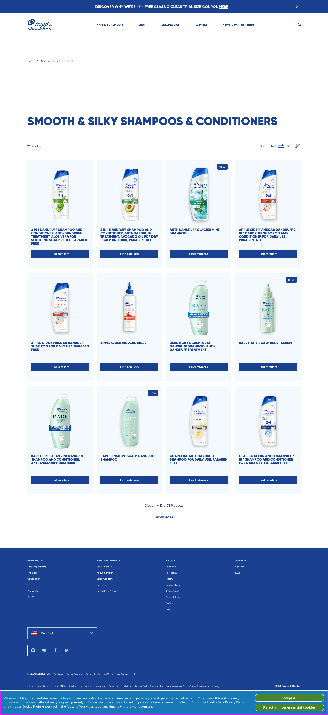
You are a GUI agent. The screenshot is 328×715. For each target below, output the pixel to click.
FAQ (237, 572)
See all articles (104, 566)
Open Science (173, 597)
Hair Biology (122, 674)
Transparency (173, 591)
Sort (290, 146)
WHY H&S (201, 25)
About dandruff (105, 572)
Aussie (97, 674)
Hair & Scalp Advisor (107, 591)
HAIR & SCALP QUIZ (110, 24)
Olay (88, 674)
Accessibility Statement (93, 686)
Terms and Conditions (120, 686)
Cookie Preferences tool (39, 706)
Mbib (133, 674)
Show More (164, 517)
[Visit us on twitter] (66, 650)
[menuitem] (110, 24)
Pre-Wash (32, 591)
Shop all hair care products (57, 60)
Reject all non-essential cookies (289, 707)
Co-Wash (32, 597)
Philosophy (171, 572)
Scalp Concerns (105, 579)
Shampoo (32, 572)
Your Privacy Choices (48, 686)
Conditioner (33, 579)
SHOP (142, 25)
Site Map (73, 686)
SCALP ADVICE (170, 25)
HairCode (108, 674)
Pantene (58, 674)
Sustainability (173, 585)
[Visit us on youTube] (44, 650)
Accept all (289, 698)
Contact (239, 566)
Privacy (31, 686)
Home (31, 60)
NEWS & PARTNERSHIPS (239, 24)
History (169, 579)
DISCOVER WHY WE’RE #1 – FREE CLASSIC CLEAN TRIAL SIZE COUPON (161, 6)
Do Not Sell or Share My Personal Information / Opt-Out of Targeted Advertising (177, 686)
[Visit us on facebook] (55, 650)
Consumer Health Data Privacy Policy (218, 702)
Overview (171, 566)
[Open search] (300, 25)
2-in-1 (30, 585)
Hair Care (102, 585)
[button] (60, 254)
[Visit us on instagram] (33, 650)
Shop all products (36, 566)
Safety (169, 603)
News (168, 609)
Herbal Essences (74, 674)
